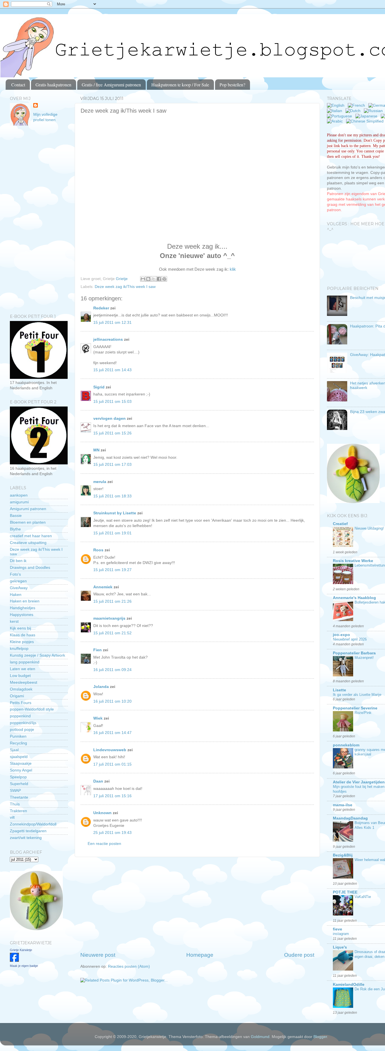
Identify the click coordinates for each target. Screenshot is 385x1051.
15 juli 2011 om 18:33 (112, 496)
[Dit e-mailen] (143, 279)
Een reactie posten (104, 844)
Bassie (16, 516)
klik (233, 269)
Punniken (18, 736)
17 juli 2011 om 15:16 (112, 796)
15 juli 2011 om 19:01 (112, 533)
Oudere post (299, 955)
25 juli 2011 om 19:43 (112, 833)
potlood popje (22, 729)
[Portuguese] (340, 116)
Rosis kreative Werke (353, 561)
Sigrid (99, 387)
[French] (357, 105)
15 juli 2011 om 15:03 (112, 401)
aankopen (19, 495)
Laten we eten (22, 669)
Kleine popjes (22, 642)
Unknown (102, 813)
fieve (337, 929)
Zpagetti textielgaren (28, 831)
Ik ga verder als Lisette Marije (357, 694)
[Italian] (335, 111)
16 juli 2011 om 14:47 (112, 733)
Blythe (15, 529)
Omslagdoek (21, 689)
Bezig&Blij (343, 855)
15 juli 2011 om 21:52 (112, 633)
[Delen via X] (153, 279)
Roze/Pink (363, 713)
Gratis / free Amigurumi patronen (111, 85)
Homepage (199, 955)
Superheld (19, 784)
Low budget (20, 676)
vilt (12, 817)
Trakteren (18, 811)
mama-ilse (342, 805)
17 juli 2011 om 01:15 (112, 764)
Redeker (101, 308)
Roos (98, 550)
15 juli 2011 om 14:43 (112, 370)
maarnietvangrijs (109, 618)
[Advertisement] (197, 904)
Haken (15, 595)
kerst (14, 621)
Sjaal (14, 750)
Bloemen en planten (28, 522)
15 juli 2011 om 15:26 (112, 433)
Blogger (320, 1037)
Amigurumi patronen (28, 509)
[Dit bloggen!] (148, 279)
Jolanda (101, 687)
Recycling (18, 743)
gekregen (18, 581)
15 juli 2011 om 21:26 (112, 601)
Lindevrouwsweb (109, 750)
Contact (18, 85)
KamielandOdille (348, 984)
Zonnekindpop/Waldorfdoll (33, 824)
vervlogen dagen (109, 418)
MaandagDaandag (350, 818)
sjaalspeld (19, 757)
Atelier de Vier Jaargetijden (359, 782)
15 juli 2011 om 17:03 (112, 464)
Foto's (15, 574)
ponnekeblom (346, 745)
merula (99, 482)
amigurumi (19, 502)
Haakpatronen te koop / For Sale (180, 85)
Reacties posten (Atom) (129, 966)
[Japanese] (367, 116)
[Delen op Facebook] (159, 279)
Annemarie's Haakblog (354, 598)
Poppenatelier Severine (355, 708)
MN (96, 450)
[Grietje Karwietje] (14, 960)
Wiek (98, 718)
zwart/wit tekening (26, 838)
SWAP (15, 790)
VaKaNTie (363, 897)
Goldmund (260, 1037)
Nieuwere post (97, 955)
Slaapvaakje (21, 763)
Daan (98, 781)
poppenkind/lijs (23, 723)
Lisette (339, 690)
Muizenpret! (364, 657)
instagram (341, 934)
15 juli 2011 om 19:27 (112, 570)
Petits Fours (20, 703)
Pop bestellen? (232, 85)
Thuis (15, 804)
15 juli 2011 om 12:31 (112, 322)
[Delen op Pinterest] (164, 279)
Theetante (19, 797)
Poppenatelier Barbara (354, 653)
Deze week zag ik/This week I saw (125, 287)
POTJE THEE (345, 892)
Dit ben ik (18, 561)
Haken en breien (24, 601)
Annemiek (102, 587)
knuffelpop (19, 648)
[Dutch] (354, 111)
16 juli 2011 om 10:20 (112, 701)
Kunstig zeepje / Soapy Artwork (37, 655)
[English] (337, 105)
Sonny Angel (21, 770)
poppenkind (20, 716)
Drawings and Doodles (30, 567)
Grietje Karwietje (21, 950)
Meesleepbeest (23, 682)
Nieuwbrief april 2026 (350, 639)
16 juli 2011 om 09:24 (112, 670)
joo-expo (341, 635)
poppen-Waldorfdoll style (32, 709)
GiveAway (19, 588)
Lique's (340, 947)
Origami (17, 696)
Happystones (21, 615)
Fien (98, 650)
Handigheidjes (22, 608)
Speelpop (18, 777)
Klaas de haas (22, 635)
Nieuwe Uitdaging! (369, 528)
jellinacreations (108, 339)
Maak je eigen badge (24, 965)
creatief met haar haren (31, 536)
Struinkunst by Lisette (114, 513)
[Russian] (374, 111)
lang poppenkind (24, 662)
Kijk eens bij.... (23, 628)
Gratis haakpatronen (53, 85)
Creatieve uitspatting (28, 543)
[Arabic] (336, 121)
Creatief (340, 524)
